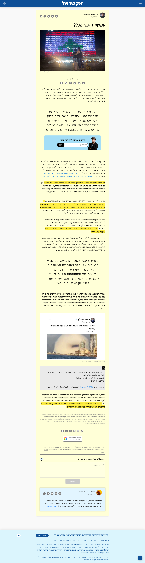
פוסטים (85, 14)
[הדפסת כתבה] (61, 83)
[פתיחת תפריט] (4, 3)
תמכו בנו (42, 535)
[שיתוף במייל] (52, 16)
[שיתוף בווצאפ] (41, 16)
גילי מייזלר (94, 14)
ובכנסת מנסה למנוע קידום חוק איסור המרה (59, 173)
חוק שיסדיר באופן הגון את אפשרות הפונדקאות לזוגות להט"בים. (68, 176)
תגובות (81, 492)
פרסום (72, 481)
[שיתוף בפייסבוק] (45, 16)
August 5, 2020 (86, 387)
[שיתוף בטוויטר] (49, 16)
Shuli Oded (91, 492)
